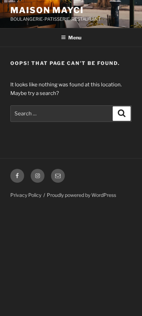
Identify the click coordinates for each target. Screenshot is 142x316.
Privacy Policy (25, 195)
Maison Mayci (47, 10)
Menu (74, 37)
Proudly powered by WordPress (81, 195)
